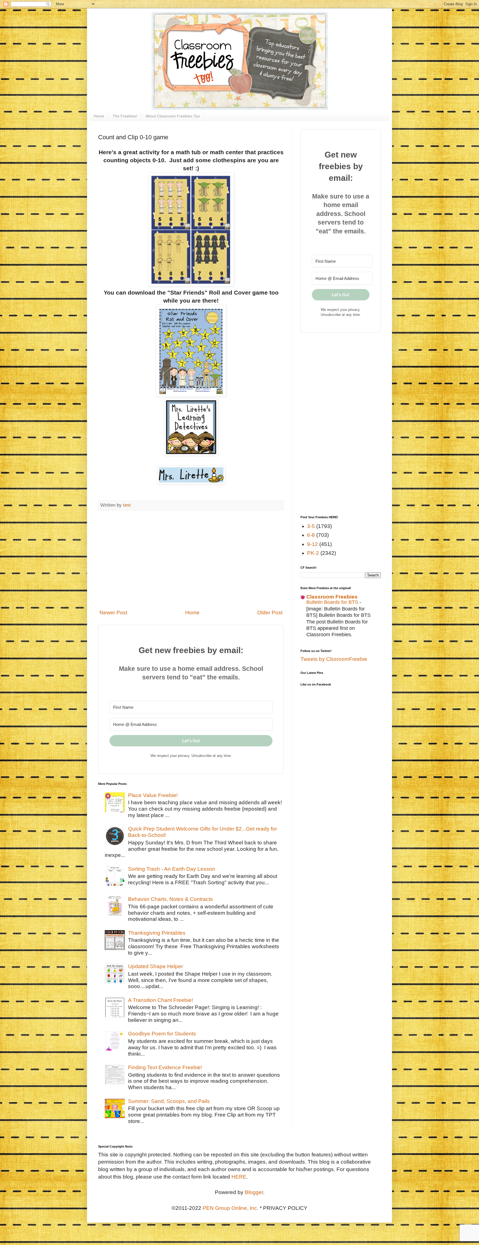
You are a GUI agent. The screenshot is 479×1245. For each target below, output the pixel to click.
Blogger (254, 1192)
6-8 (311, 535)
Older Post (269, 612)
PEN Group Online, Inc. (230, 1208)
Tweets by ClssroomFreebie (333, 659)
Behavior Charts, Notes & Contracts (170, 899)
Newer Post (113, 612)
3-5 (311, 526)
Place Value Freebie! (153, 795)
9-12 (312, 544)
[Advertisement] (191, 560)
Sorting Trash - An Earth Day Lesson (171, 869)
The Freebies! (125, 116)
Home (99, 116)
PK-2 (313, 553)
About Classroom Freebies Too (173, 116)
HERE (238, 1177)
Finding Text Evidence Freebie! (165, 1067)
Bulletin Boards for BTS (333, 602)
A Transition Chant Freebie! (160, 1000)
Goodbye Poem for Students (162, 1034)
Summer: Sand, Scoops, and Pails (169, 1101)
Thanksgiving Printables (156, 933)
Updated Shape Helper (155, 966)
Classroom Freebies (332, 597)
